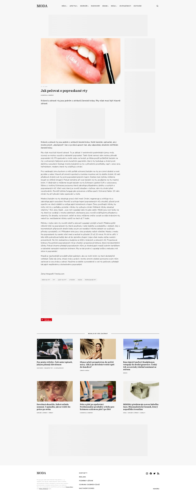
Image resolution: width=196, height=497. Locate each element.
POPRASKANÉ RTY (90, 280)
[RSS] (158, 473)
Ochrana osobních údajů (89, 484)
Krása (113, 6)
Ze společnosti (125, 6)
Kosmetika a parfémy (47, 95)
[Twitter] (154, 473)
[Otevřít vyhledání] (157, 6)
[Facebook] (151, 473)
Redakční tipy (48, 368)
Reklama (82, 477)
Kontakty (83, 473)
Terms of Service (43, 488)
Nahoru (156, 489)
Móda (64, 6)
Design (104, 6)
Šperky (51, 413)
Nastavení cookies (86, 488)
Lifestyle (73, 6)
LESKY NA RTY (62, 280)
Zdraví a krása (84, 370)
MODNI (80, 280)
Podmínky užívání (86, 481)
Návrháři (83, 6)
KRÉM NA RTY (46, 280)
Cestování (137, 6)
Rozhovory (95, 6)
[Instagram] (147, 473)
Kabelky (142, 413)
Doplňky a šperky (42, 413)
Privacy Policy (69, 487)
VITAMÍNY (72, 280)
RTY (54, 280)
